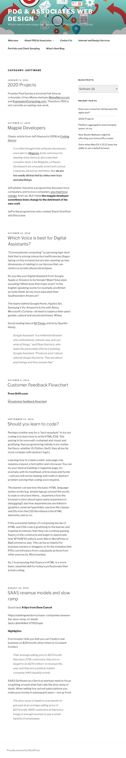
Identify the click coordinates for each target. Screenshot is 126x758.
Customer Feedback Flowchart (38, 384)
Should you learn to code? (33, 423)
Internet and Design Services (94, 40)
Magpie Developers (26, 127)
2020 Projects (22, 84)
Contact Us (66, 40)
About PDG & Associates (38, 40)
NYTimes (39, 323)
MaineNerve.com (59, 97)
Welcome (13, 40)
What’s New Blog (55, 48)
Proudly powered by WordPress (23, 750)
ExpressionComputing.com (29, 101)
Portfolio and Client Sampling (24, 48)
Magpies (33, 153)
